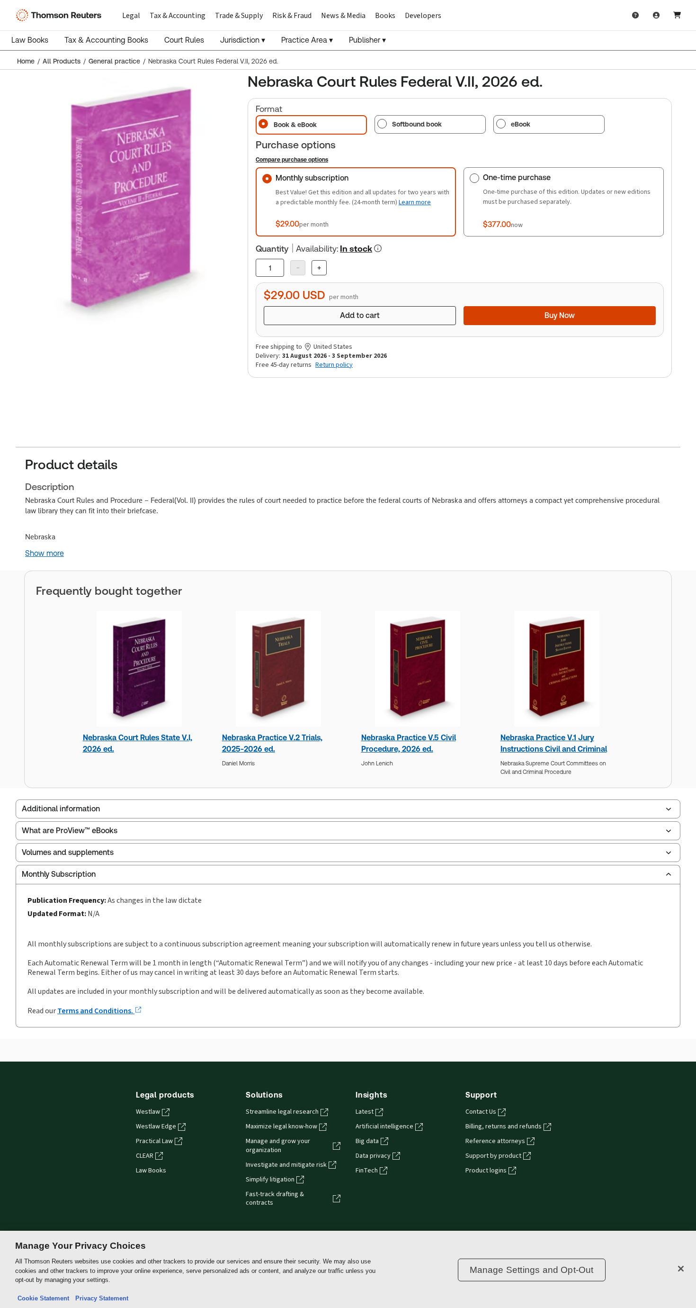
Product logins (486, 1170)
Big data (367, 1141)
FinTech (367, 1170)
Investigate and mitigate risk (286, 1165)
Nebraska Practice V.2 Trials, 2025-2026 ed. (272, 743)
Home (26, 61)
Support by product (493, 1156)
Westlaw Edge (156, 1126)
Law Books (29, 40)
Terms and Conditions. (95, 1011)
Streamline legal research (282, 1112)
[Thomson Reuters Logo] (60, 15)
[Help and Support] (635, 15)
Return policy (334, 365)
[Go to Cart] (677, 15)
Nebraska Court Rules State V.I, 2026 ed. (137, 743)
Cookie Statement (43, 1298)
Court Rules (184, 40)
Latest (365, 1112)
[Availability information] (378, 248)
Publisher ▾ (367, 40)
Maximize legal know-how (281, 1126)
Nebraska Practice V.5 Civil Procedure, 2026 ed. (408, 743)
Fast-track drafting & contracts (275, 1199)
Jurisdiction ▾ (242, 40)
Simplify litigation (270, 1179)
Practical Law (154, 1141)
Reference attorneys (495, 1141)
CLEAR (144, 1156)
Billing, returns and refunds (503, 1126)
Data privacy (373, 1156)
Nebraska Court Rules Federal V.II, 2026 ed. (213, 61)
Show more (44, 553)
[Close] (680, 1268)
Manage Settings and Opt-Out (532, 1270)
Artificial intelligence (384, 1126)
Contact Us (480, 1112)
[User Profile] (656, 15)
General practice (114, 61)
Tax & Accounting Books (106, 40)
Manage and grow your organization (278, 1145)
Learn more (415, 202)
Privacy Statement (99, 1298)
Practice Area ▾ (307, 40)
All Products (61, 61)
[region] (348, 1269)
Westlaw (148, 1112)
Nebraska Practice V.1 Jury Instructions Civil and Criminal (553, 743)
